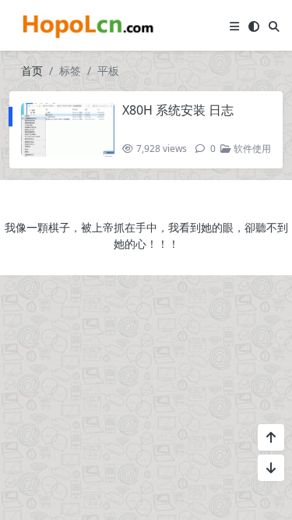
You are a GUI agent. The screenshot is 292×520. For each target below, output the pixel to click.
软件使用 (251, 148)
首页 (32, 70)
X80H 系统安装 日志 (178, 110)
